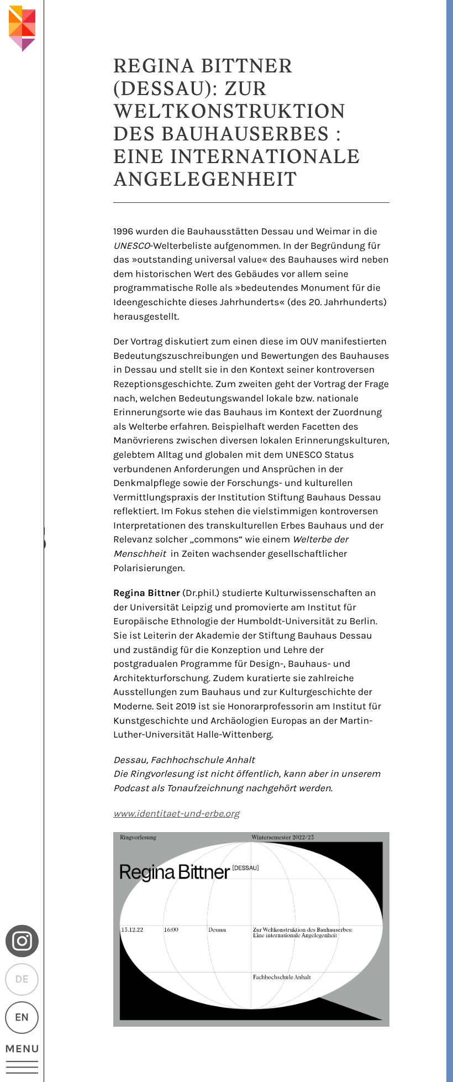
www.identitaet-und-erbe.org (176, 813)
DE (21, 979)
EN (22, 1017)
